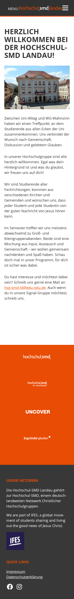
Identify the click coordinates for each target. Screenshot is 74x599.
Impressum (15, 571)
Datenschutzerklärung (24, 576)
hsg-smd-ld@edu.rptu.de (25, 287)
